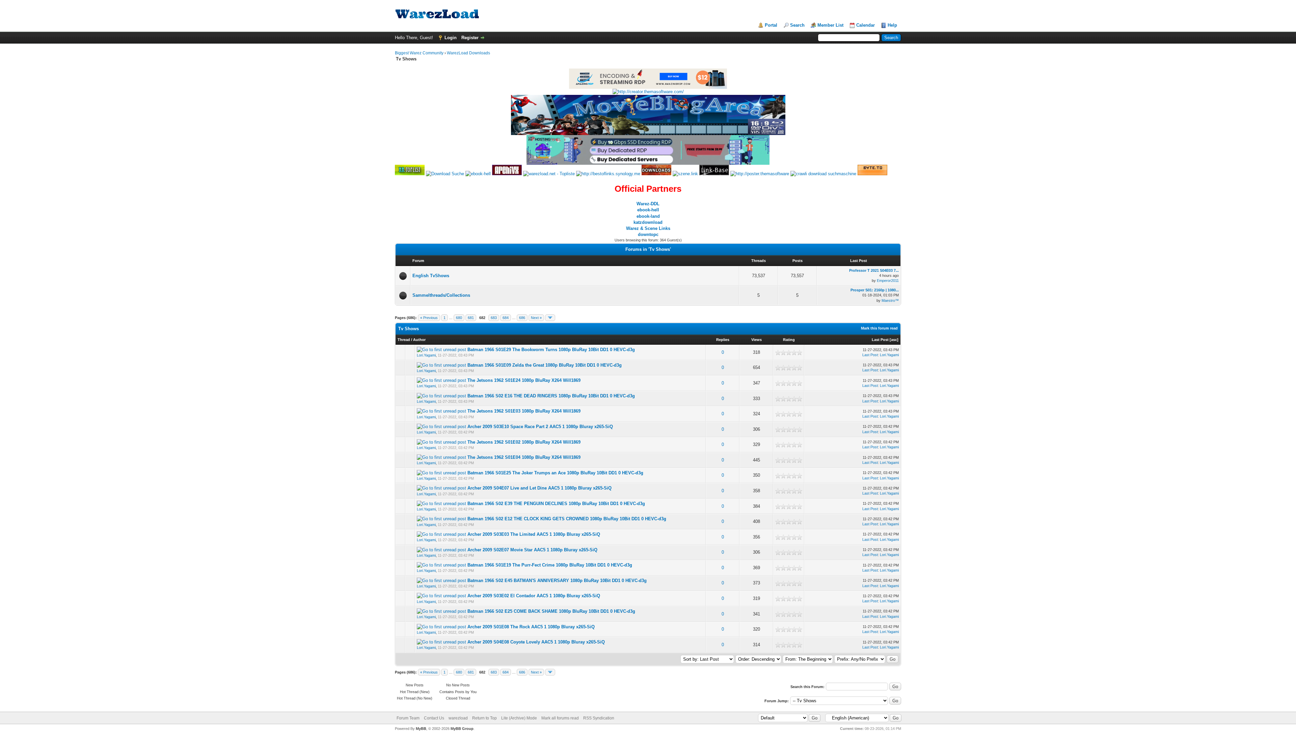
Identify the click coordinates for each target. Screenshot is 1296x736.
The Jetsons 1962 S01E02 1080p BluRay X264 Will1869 (523, 442)
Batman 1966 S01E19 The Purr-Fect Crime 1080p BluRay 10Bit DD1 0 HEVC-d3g (549, 565)
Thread (404, 340)
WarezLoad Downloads (468, 53)
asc (894, 340)
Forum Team (408, 718)
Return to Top (484, 718)
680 (459, 318)
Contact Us (434, 718)
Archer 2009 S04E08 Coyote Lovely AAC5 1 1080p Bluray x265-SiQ (536, 642)
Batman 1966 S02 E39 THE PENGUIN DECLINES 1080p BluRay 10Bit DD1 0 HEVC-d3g (556, 503)
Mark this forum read (879, 328)
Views (756, 340)
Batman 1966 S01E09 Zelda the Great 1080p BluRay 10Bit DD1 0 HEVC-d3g (544, 365)
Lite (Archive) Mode (519, 718)
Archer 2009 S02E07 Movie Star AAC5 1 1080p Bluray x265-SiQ (532, 549)
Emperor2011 (888, 281)
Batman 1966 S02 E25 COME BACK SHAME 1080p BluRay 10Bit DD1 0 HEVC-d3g (551, 611)
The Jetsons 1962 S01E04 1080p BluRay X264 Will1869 (523, 457)
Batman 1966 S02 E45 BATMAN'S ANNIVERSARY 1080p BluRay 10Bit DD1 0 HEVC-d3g (557, 580)
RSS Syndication (598, 718)
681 (471, 318)
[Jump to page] (550, 317)
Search (797, 25)
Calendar (865, 25)
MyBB (421, 729)
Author (419, 340)
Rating (789, 340)
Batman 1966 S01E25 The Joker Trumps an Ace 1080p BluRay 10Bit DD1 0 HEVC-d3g (555, 472)
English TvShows (430, 275)
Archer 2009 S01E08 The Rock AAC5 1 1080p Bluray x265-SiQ (531, 626)
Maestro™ (890, 300)
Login (450, 37)
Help (892, 25)
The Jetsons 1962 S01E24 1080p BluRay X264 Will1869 (523, 380)
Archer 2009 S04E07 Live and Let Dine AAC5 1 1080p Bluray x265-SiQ (539, 488)
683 (494, 318)
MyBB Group (462, 729)
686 (522, 318)
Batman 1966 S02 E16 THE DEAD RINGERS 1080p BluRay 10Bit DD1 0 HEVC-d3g (551, 395)
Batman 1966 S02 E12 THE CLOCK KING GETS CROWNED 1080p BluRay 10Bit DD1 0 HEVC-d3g (566, 518)
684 (506, 318)
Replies (722, 340)
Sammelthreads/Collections (441, 295)
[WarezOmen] (656, 173)
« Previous (429, 318)
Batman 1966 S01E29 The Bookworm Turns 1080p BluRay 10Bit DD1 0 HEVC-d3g (551, 349)
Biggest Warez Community (419, 53)
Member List (830, 25)
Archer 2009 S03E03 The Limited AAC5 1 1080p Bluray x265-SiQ (533, 534)
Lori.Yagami (426, 355)
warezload (458, 718)
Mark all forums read (560, 718)
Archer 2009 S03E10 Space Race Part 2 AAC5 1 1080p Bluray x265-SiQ (540, 426)
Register (470, 37)
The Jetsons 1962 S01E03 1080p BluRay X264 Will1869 (523, 411)
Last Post (880, 340)
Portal (771, 25)
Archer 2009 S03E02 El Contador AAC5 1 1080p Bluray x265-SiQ (533, 595)
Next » (536, 318)
